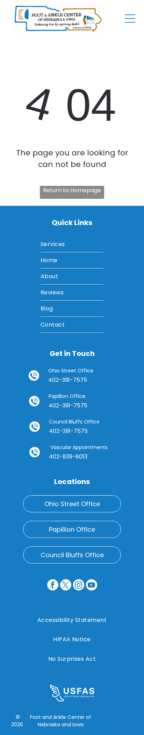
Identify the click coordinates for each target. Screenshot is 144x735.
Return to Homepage (72, 190)
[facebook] (52, 585)
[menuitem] (72, 244)
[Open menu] (130, 18)
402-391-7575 (67, 380)
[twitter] (65, 585)
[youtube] (91, 585)
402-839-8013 (68, 457)
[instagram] (78, 585)
